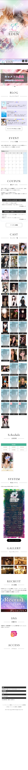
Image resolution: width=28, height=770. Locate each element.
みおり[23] (14, 294)
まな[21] (22, 267)
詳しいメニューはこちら (14, 540)
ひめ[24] (14, 307)
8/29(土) (22, 449)
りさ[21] (22, 280)
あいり (22, 374)
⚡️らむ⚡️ (17, 102)
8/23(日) (13, 444)
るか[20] (14, 254)
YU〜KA (14, 401)
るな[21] (5, 307)
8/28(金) (13, 449)
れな (14, 267)
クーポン (14, 705)
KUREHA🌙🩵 (5, 294)
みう (14, 414)
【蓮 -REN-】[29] (5, 267)
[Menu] (26, 61)
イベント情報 (9, 705)
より (23, 320)
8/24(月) (5, 447)
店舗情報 (19, 706)
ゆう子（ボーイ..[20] (23, 347)
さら (5, 320)
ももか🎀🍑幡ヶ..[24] (14, 361)
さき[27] (14, 388)
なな (5, 414)
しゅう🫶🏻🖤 (5, 388)
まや (23, 294)
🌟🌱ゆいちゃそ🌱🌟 (19, 119)
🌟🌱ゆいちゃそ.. (23, 254)
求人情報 (15, 706)
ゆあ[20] (22, 414)
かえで (22, 388)
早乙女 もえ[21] (22, 307)
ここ (14, 280)
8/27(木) (5, 449)
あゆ (5, 401)
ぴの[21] (5, 427)
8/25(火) (13, 447)
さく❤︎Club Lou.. (5, 374)
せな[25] (14, 346)
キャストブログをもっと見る (14, 128)
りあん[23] (5, 360)
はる (23, 333)
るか (15, 111)
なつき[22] (5, 280)
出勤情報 (24, 705)
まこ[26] (22, 401)
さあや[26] (22, 360)
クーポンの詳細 (14, 225)
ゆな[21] (5, 333)
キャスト (19, 705)
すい (14, 333)
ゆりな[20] (5, 346)
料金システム (9, 706)
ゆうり (14, 320)
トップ (4, 705)
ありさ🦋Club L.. (14, 374)
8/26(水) (22, 447)
